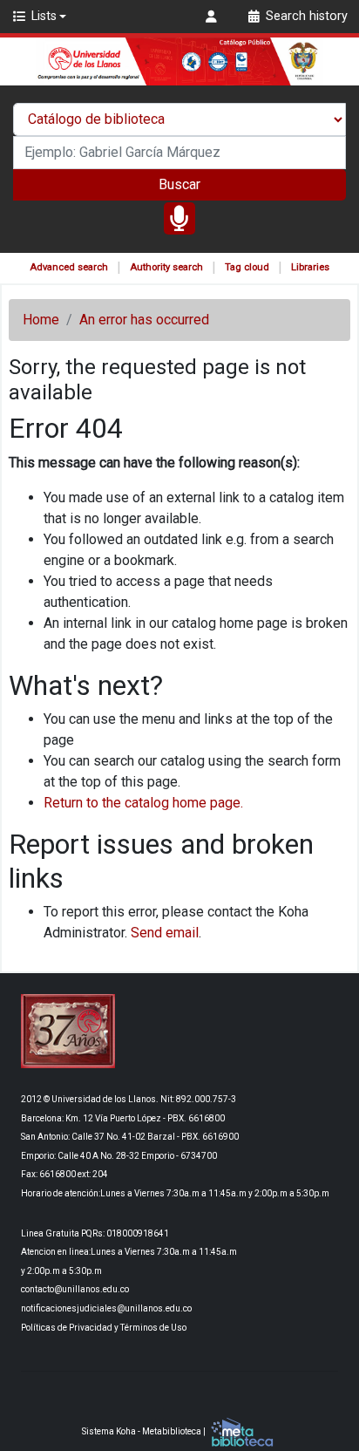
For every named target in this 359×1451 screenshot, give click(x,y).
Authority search (166, 267)
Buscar (179, 184)
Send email (165, 932)
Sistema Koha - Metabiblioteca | (144, 1431)
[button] (39, 16)
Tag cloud (247, 267)
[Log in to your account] (214, 16)
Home (41, 319)
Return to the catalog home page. (143, 802)
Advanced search (69, 267)
